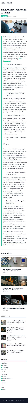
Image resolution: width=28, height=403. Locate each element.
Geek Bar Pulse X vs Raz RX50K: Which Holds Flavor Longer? (15, 351)
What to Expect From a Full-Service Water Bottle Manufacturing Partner (16, 344)
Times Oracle (6, 3)
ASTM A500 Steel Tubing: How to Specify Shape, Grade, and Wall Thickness (13, 288)
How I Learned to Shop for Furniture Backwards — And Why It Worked (12, 270)
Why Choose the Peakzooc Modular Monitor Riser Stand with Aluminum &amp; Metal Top (14, 307)
